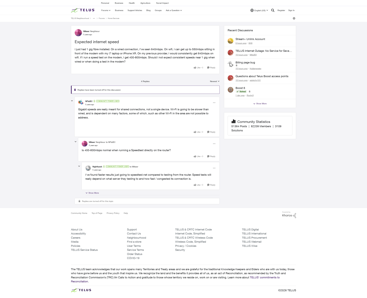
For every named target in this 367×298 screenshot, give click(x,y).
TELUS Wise (249, 245)
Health (132, 3)
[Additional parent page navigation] (94, 18)
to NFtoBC (110, 142)
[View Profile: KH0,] (230, 41)
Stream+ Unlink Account (250, 39)
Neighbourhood (136, 237)
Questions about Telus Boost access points (262, 76)
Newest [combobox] (215, 81)
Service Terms (135, 249)
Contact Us (134, 233)
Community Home (79, 213)
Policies (75, 245)
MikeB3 (253, 54)
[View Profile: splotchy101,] (230, 78)
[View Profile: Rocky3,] (230, 90)
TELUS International (254, 233)
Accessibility (78, 233)
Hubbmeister (255, 68)
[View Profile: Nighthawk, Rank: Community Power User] (88, 168)
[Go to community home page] (83, 10)
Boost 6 (240, 87)
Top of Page (97, 213)
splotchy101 (255, 80)
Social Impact (162, 3)
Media (74, 241)
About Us (76, 229)
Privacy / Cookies (185, 245)
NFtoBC (88, 101)
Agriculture (145, 3)
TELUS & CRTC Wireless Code (194, 237)
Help (126, 213)
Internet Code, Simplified (190, 233)
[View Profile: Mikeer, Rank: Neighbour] (78, 32)
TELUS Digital (250, 229)
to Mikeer (134, 166)
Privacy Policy (113, 213)
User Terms (134, 245)
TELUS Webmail (251, 241)
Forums (102, 18)
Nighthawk (97, 166)
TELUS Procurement (254, 237)
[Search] (273, 10)
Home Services (113, 18)
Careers (75, 237)
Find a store (134, 241)
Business (119, 3)
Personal (105, 3)
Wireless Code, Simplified (190, 241)
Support (132, 229)
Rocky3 (250, 95)
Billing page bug (245, 62)
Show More (93, 193)
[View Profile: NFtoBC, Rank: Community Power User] (81, 103)
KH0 (250, 43)
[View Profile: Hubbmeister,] (230, 64)
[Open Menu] (294, 18)
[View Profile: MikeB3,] (230, 52)
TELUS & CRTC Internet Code (193, 229)
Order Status (134, 254)
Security (180, 249)
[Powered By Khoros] (289, 215)
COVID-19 (133, 258)
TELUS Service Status (84, 249)
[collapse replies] (72, 101)
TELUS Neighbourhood (80, 18)
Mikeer (86, 31)
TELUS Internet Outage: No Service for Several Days (264, 51)
